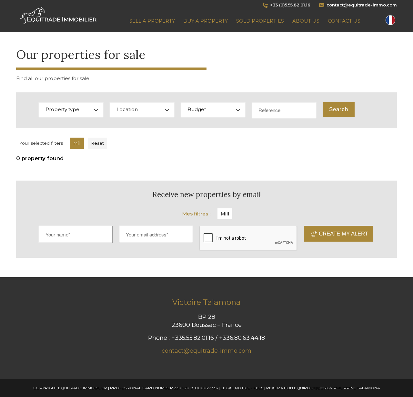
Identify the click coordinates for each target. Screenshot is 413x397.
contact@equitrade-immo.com (206, 350)
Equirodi (304, 387)
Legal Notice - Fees (242, 387)
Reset (97, 143)
